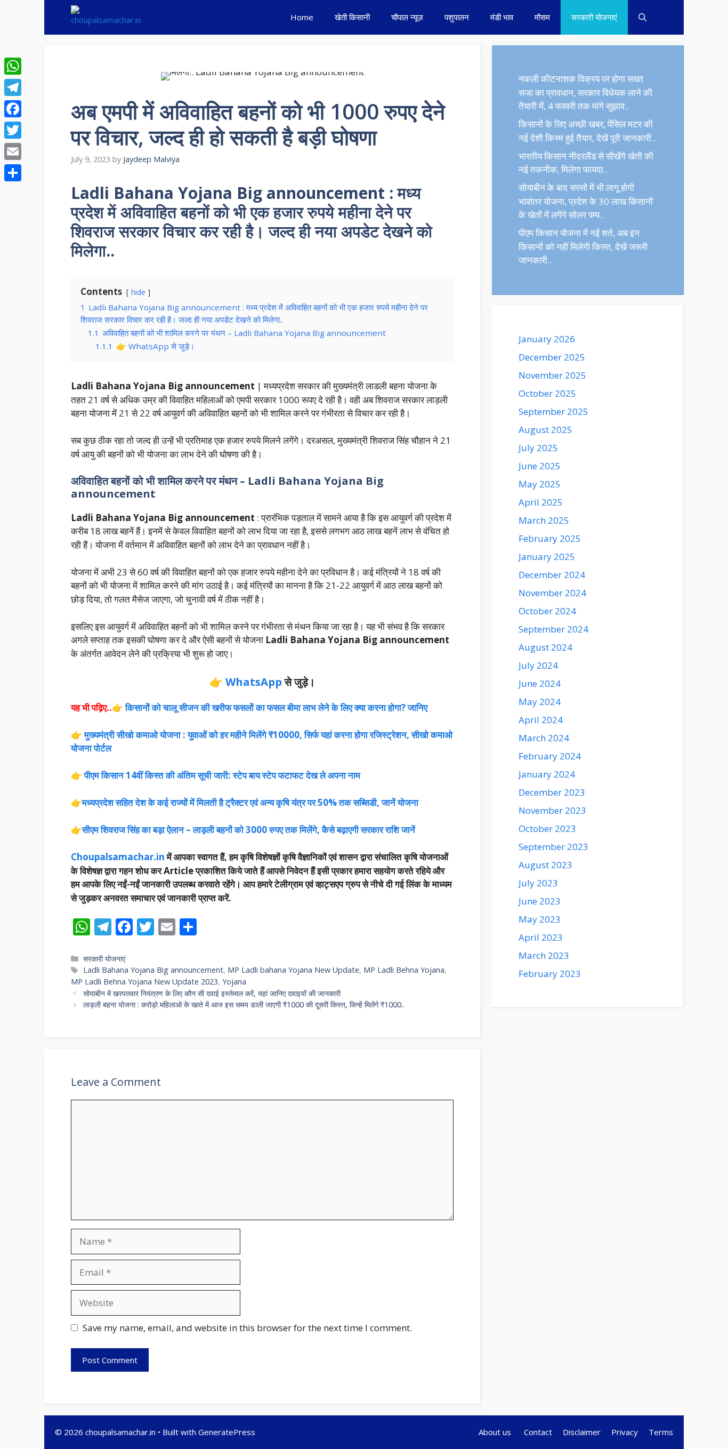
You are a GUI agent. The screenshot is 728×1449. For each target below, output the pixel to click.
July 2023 (538, 883)
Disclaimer (582, 1432)
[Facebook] (12, 108)
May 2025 (540, 484)
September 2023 (553, 846)
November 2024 (552, 593)
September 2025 (553, 411)
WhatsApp (253, 682)
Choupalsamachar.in (118, 857)
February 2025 (550, 538)
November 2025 (552, 375)
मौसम (542, 17)
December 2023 (552, 792)
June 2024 (540, 683)
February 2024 (550, 756)
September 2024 (553, 629)
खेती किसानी (352, 17)
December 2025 (552, 357)
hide (138, 292)
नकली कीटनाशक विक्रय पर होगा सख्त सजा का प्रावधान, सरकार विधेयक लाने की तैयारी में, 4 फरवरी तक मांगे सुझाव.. (585, 92)
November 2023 (552, 810)
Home (301, 17)
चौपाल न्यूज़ (407, 17)
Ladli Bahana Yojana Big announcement (153, 970)
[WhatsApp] (12, 66)
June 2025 (540, 466)
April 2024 (541, 720)
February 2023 (550, 973)
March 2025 (544, 520)
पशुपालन (456, 17)
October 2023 (547, 828)
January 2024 (547, 774)
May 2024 (540, 701)
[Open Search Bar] (642, 17)
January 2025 (547, 556)
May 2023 (540, 919)
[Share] (12, 172)
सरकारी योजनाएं (594, 17)
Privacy (624, 1432)
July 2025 (538, 448)
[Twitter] (12, 130)
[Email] (12, 151)
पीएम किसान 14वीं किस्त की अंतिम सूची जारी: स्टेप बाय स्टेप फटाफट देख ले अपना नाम (222, 775)
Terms (661, 1432)
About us (496, 1432)
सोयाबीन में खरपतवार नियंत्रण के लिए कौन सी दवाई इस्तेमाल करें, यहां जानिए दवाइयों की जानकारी (212, 993)
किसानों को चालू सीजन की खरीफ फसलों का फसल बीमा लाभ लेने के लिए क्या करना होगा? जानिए (276, 707)
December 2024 (552, 575)
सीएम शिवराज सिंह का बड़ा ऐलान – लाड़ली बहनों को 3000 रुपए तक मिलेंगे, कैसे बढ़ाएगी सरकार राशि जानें (248, 829)
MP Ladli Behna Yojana (403, 970)
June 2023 (540, 901)
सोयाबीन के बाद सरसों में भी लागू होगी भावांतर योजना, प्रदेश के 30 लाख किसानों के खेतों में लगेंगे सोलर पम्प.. (586, 201)
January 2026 (547, 339)
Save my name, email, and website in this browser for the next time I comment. (247, 1328)
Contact (538, 1432)
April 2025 (541, 502)
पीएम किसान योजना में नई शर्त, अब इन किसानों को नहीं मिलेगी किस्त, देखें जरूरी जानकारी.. (583, 246)
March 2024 (544, 738)
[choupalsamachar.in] (106, 17)
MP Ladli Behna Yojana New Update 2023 (144, 981)
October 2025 (547, 393)
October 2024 (547, 611)
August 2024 (545, 647)
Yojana (234, 981)
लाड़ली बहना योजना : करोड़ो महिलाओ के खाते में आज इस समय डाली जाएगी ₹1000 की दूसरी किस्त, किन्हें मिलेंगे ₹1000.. (244, 1004)
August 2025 (545, 429)
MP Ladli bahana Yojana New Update (293, 970)
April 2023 (541, 937)
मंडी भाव (501, 17)
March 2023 (544, 955)
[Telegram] (12, 87)
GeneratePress (226, 1432)
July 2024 (538, 665)
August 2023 (545, 865)
